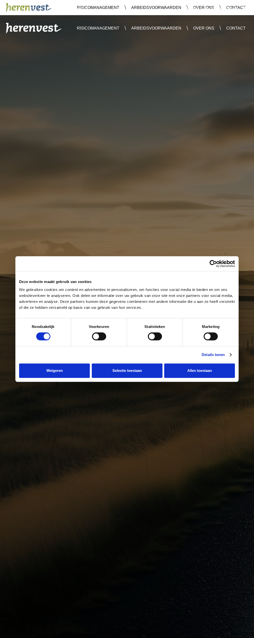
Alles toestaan (199, 370)
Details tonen (213, 355)
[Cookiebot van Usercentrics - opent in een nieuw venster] (213, 263)
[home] (34, 28)
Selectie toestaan (127, 370)
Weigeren (54, 370)
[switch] (99, 336)
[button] (98, 28)
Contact (236, 28)
